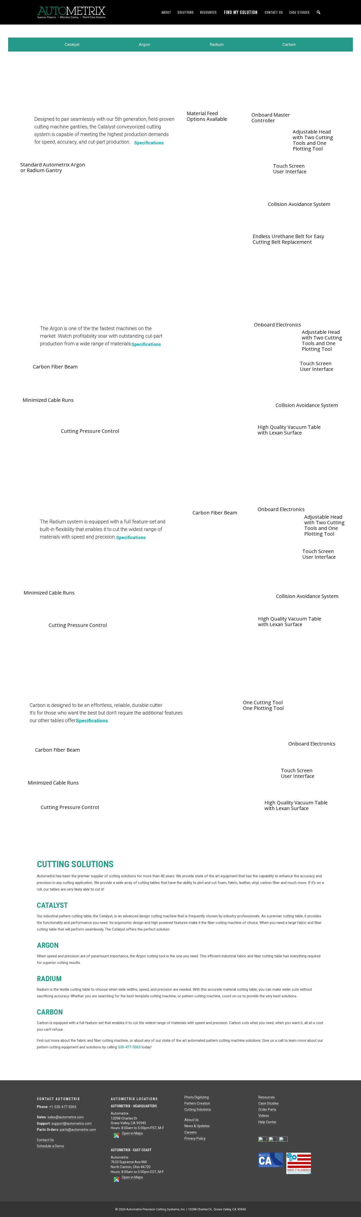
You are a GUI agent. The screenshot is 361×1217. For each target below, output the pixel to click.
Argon (144, 44)
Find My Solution (241, 12)
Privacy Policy (195, 1138)
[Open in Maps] (116, 1137)
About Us (191, 1120)
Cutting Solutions (197, 1109)
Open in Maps (132, 1133)
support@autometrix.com (72, 1123)
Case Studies (299, 12)
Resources (208, 12)
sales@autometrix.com (66, 1117)
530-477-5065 (129, 1047)
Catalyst (72, 44)
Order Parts (267, 1109)
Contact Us (274, 12)
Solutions (186, 12)
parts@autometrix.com (78, 1130)
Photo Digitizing (196, 1097)
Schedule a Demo (50, 1146)
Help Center (267, 1122)
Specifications (149, 142)
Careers (190, 1132)
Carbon (289, 44)
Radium (217, 44)
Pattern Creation (197, 1103)
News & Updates (197, 1126)
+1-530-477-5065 (62, 1107)
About (166, 12)
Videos (263, 1116)
